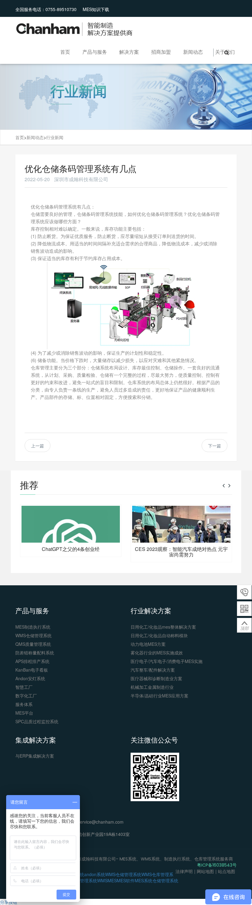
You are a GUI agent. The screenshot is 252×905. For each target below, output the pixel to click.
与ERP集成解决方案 (34, 756)
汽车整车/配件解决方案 (153, 670)
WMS (102, 880)
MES (112, 880)
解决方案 (129, 51)
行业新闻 (54, 137)
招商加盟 (161, 51)
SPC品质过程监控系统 (36, 721)
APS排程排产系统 (32, 661)
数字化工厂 (26, 695)
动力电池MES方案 (148, 644)
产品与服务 (94, 51)
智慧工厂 (24, 687)
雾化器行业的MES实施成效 (157, 652)
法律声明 (184, 871)
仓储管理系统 (165, 880)
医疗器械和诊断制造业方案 (156, 678)
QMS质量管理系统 (33, 644)
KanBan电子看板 (31, 670)
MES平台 (24, 713)
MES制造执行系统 (32, 627)
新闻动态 (193, 51)
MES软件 (126, 880)
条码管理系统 (84, 880)
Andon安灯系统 (30, 678)
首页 (65, 51)
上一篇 (37, 446)
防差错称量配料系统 (34, 652)
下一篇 (214, 446)
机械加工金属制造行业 (152, 687)
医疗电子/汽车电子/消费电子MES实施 (167, 661)
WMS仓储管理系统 (33, 635)
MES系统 (143, 880)
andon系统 (94, 874)
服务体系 (24, 704)
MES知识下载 (96, 9)
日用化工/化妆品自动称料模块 (159, 635)
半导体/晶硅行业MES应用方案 (159, 695)
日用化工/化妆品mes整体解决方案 (163, 627)
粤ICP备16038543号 (217, 865)
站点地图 (226, 871)
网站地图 (205, 871)
